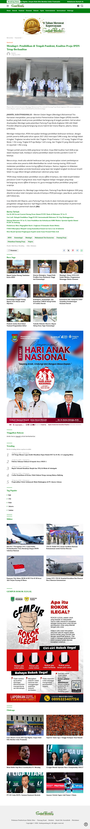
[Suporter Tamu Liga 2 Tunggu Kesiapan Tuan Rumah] (64, 725)
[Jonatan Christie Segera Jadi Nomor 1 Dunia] (64, 782)
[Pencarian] (82, 6)
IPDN (10, 238)
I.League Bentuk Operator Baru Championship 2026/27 (64, 767)
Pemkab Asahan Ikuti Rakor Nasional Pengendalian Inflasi (16, 325)
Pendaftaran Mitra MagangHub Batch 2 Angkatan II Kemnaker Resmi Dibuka (33, 225)
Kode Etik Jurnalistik (63, 820)
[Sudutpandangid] (17, 6)
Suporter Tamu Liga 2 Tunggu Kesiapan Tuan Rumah (64, 737)
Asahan (10, 510)
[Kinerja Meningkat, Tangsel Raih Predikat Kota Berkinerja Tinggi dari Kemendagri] (45, 266)
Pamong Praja (61, 238)
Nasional (10, 42)
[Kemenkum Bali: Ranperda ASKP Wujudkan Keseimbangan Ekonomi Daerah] (71, 290)
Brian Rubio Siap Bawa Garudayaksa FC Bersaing (23, 767)
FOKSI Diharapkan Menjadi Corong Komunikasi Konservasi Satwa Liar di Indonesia (35, 228)
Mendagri (28, 238)
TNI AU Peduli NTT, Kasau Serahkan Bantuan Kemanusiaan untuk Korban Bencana (62, 547)
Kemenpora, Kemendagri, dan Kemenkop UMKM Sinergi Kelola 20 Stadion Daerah (44, 301)
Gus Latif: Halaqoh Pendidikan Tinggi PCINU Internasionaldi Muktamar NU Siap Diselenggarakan (40, 217)
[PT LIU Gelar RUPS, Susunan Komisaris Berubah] (25, 782)
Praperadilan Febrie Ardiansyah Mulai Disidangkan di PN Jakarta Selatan (37, 482)
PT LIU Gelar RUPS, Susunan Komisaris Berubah (23, 795)
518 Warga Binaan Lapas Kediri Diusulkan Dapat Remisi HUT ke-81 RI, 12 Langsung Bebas (42, 455)
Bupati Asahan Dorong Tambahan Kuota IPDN (18, 276)
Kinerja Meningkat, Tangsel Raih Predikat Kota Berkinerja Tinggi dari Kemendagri (44, 277)
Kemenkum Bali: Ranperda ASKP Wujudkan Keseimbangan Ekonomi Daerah (70, 301)
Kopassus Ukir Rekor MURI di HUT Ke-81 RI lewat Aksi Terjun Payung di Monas (24, 579)
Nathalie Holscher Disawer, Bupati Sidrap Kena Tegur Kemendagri (44, 325)
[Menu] (8, 6)
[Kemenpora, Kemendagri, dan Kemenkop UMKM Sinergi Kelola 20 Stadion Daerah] (45, 290)
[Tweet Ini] (68, 250)
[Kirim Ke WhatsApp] (81, 250)
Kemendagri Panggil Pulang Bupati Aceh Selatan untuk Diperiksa (16, 301)
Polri (10, 502)
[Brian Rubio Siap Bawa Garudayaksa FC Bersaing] (25, 755)
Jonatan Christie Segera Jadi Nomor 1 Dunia (61, 795)
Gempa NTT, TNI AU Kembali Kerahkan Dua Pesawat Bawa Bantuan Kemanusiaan (64, 579)
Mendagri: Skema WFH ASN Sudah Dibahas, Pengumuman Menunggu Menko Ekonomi (69, 277)
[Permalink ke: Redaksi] (8, 54)
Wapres (30, 241)
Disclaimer (75, 820)
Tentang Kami (42, 820)
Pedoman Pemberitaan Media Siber (23, 820)
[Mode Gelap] (78, 6)
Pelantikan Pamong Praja (16, 241)
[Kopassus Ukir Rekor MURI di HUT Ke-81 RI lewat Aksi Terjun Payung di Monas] (25, 566)
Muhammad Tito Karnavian (44, 238)
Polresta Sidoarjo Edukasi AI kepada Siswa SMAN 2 (29, 461)
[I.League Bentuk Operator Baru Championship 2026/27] (64, 755)
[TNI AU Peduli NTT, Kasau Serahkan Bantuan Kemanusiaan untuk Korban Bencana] (64, 534)
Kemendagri (18, 238)
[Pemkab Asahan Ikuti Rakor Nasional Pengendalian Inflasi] (19, 315)
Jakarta (11, 506)
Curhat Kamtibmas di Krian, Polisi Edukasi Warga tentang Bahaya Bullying (37, 475)
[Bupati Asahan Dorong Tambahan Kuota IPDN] (19, 266)
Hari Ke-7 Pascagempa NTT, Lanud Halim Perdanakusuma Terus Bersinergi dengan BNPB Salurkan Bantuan (23, 548)
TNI (9, 499)
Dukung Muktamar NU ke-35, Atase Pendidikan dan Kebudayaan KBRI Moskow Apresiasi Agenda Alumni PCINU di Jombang (42, 221)
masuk (18, 436)
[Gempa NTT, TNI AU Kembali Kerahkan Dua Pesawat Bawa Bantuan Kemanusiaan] (64, 566)
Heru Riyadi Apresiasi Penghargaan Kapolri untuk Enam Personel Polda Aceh (33, 232)
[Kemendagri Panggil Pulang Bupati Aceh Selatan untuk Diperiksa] (19, 290)
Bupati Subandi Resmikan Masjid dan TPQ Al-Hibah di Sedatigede (34, 468)
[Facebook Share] (64, 250)
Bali (9, 495)
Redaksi (13, 53)
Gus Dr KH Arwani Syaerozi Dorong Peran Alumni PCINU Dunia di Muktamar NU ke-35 (37, 214)
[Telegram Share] (77, 250)
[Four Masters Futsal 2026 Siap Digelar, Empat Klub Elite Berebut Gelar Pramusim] (25, 725)
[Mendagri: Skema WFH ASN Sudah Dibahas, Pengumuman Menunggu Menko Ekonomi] (71, 266)
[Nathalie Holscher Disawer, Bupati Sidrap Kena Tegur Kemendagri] (45, 315)
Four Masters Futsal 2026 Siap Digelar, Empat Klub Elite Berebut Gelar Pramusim (24, 738)
